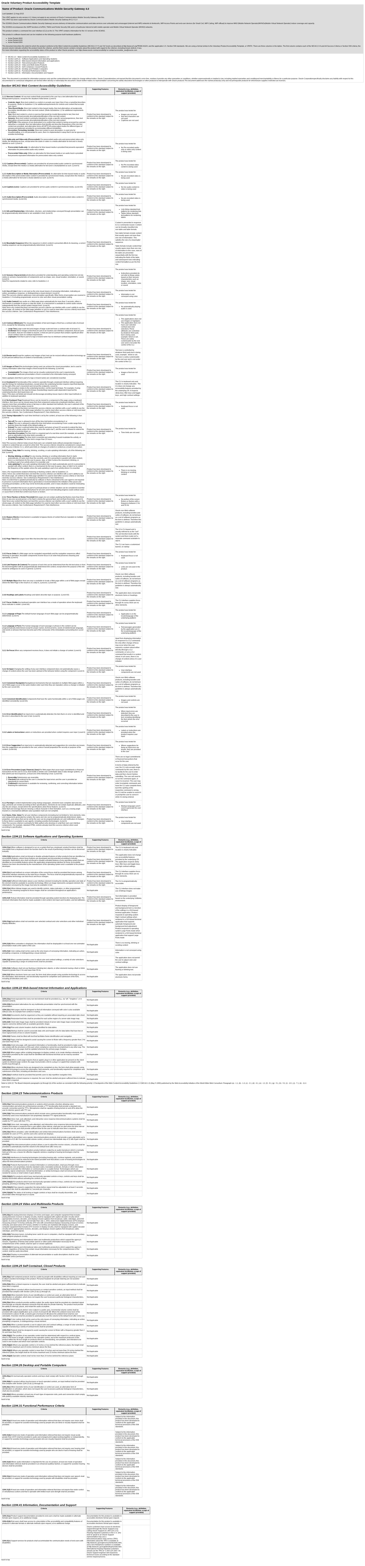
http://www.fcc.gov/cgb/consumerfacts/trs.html (104, 1543)
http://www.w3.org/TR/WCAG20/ (135, 46)
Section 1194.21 (14, 59)
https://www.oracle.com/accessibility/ (93, 50)
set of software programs (128, 517)
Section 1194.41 (14, 73)
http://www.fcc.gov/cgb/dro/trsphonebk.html (105, 1547)
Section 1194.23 (14, 63)
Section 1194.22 (14, 61)
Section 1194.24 (14, 65)
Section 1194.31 (14, 71)
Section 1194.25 (14, 67)
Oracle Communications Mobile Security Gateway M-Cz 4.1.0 (53, 20)
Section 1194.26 (14, 69)
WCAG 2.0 (12, 57)
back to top (5, 830)
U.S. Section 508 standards (173, 46)
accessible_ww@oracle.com (126, 50)
